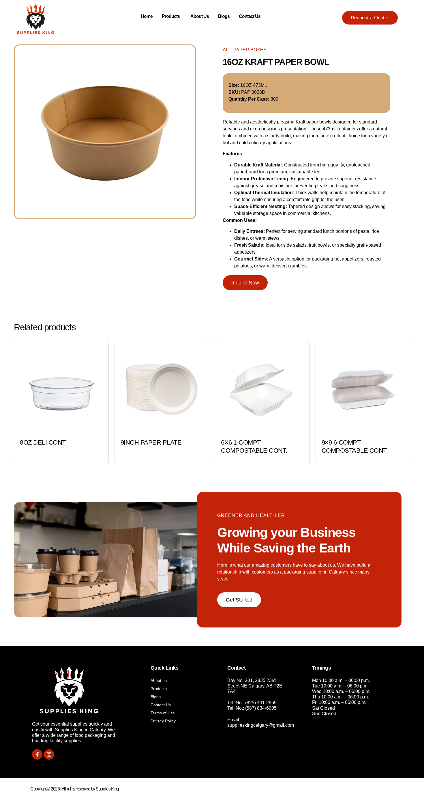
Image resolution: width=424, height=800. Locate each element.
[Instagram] (49, 754)
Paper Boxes (250, 49)
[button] (370, 18)
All (227, 49)
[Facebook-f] (37, 754)
